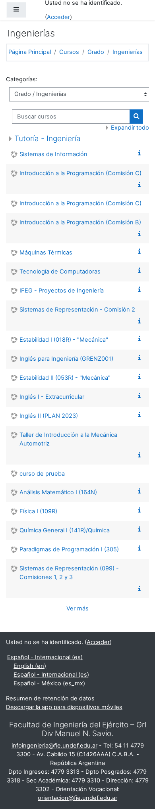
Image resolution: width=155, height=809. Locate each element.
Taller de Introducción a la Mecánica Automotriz (68, 439)
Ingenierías (127, 51)
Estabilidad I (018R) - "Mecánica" (63, 339)
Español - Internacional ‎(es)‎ (45, 657)
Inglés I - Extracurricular (51, 396)
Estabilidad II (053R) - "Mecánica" (64, 377)
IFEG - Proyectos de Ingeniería (61, 290)
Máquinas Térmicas (45, 252)
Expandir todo (130, 127)
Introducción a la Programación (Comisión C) (80, 173)
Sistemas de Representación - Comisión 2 (77, 309)
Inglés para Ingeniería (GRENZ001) (66, 358)
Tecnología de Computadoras (60, 271)
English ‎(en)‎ (30, 665)
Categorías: (21, 79)
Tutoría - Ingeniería (47, 138)
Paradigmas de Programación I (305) (69, 549)
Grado (95, 51)
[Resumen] (141, 153)
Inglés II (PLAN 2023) (48, 415)
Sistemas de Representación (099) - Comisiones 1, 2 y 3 (69, 573)
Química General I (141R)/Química (64, 530)
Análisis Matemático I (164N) (58, 492)
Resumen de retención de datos (50, 698)
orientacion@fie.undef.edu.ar (77, 797)
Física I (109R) (38, 511)
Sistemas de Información (53, 154)
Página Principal (29, 51)
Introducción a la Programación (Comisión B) (80, 222)
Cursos (69, 51)
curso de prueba (42, 473)
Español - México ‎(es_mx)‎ (49, 683)
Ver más (77, 608)
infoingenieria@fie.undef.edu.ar (54, 745)
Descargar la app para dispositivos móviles (64, 707)
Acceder (58, 17)
